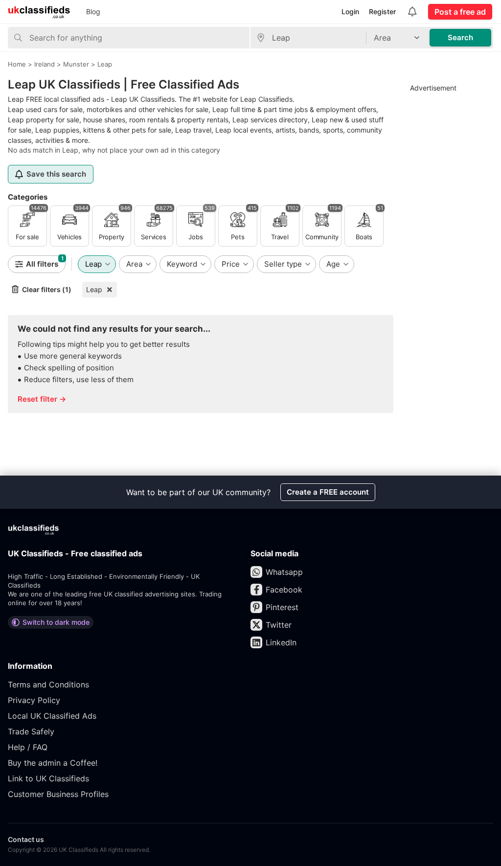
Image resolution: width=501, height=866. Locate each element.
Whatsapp (284, 572)
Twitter (279, 625)
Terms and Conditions (48, 684)
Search (460, 37)
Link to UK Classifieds (48, 778)
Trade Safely (31, 731)
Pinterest (282, 607)
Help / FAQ (27, 747)
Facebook (284, 589)
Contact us (26, 839)
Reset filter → (42, 399)
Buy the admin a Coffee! (52, 763)
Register (382, 11)
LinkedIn (281, 642)
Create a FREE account (328, 492)
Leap (94, 289)
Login (350, 11)
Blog (93, 11)
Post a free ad (460, 12)
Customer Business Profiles (58, 794)
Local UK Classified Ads (52, 716)
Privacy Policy (34, 700)
